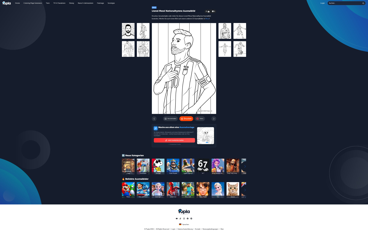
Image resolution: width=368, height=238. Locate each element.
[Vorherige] (154, 118)
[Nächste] (213, 118)
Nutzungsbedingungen (210, 229)
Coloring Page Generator (33, 3)
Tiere (48, 3)
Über (222, 229)
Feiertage (100, 3)
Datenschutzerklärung (185, 229)
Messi (154, 7)
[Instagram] (184, 218)
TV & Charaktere (59, 3)
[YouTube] (177, 218)
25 (207, 11)
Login (322, 3)
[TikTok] (180, 218)
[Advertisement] (136, 88)
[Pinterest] (191, 218)
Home (17, 3)
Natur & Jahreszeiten (85, 3)
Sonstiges (111, 3)
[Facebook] (188, 218)
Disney (71, 3)
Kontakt (197, 229)
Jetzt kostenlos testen (176, 140)
